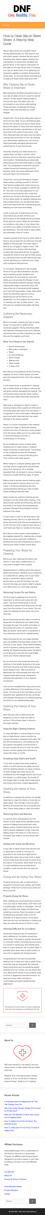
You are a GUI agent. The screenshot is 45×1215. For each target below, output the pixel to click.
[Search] (32, 1025)
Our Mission (9, 1172)
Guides (7, 1194)
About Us (8, 1175)
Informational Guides (13, 1186)
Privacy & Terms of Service (15, 1179)
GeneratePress (31, 1212)
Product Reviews (11, 1190)
